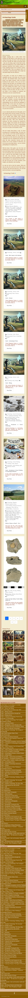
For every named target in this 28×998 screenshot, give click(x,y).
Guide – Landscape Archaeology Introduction (11, 772)
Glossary (7, 294)
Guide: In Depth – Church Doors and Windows (11, 756)
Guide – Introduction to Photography (9, 801)
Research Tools (14, 25)
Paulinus (7, 517)
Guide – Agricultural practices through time (10, 713)
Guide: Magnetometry (6, 790)
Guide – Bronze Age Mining (7, 708)
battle (19, 510)
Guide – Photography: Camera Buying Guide (11, 724)
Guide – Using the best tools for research (10, 797)
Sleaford (7, 595)
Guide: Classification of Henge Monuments (10, 825)
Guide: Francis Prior (5, 830)
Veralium (12, 595)
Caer (11, 207)
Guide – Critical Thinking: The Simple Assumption (12, 749)
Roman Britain (19, 594)
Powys (12, 210)
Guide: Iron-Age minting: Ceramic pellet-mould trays (13, 833)
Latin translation (11, 24)
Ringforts (11, 517)
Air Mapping (8, 19)
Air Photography (14, 19)
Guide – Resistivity (5, 788)
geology (17, 417)
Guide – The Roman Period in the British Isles (11, 841)
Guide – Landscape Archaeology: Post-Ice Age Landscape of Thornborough (11, 717)
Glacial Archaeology (11, 22)
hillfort (7, 514)
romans (14, 211)
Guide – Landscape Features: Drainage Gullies (11, 818)
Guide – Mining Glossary (6, 711)
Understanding (19, 420)
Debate (6, 513)
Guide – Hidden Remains (6, 794)
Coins (8, 590)
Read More (9, 223)
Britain (14, 504)
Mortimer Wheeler (9, 516)
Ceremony (17, 511)
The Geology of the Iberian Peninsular (9, 736)
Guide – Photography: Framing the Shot (10, 804)
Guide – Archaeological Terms (11, 341)
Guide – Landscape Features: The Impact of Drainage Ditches (13, 821)
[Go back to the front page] (14, 2)
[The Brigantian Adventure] (14, 993)
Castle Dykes (12, 511)
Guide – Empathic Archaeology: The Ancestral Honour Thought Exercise (11, 781)
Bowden (7, 511)
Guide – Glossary (8, 298)
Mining (6, 378)
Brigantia (7, 207)
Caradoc (14, 207)
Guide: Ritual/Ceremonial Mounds (8, 813)
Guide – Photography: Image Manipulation (10, 806)
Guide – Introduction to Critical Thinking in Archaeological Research (14, 471)
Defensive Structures (9, 201)
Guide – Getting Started (6, 754)
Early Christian (17, 201)
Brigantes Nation (4, 5)
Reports (4, 25)
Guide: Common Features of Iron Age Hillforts (11, 809)
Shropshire (18, 211)
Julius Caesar (16, 514)
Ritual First (19, 517)
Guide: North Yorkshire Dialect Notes (9, 733)
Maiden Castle (8, 515)
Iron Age (11, 202)
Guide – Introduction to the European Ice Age (11, 816)
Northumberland (17, 516)
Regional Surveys (17, 202)
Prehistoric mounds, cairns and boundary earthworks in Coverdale (13, 839)
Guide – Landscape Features (7, 723)
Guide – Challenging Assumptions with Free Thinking (13, 741)
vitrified (7, 519)
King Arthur (7, 210)
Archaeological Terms (11, 336)
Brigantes (16, 206)
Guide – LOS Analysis (6, 802)
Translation (20, 25)
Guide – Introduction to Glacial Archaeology (11, 770)
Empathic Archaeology (14, 21)
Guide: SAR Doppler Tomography (9, 792)
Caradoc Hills (19, 207)
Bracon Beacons (10, 206)
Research (9, 25)
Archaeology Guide (11, 293)
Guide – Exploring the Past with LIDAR (10, 785)
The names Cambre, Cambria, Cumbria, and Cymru (12, 760)
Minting (18, 590)
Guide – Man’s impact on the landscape (13, 255)
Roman (11, 204)
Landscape (13, 419)
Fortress (15, 209)
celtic (6, 209)
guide (15, 418)
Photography (17, 24)
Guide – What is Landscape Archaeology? (10, 728)
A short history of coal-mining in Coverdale (10, 704)
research (13, 466)
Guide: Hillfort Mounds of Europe (8, 831)
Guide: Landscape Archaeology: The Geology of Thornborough (12, 730)
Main (5, 9)
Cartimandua (12, 208)
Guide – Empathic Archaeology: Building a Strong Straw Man (12, 921)
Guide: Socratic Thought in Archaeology (10, 751)
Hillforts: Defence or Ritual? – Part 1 (13, 523)
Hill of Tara (19, 513)
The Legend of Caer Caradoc (11, 216)
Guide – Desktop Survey (6, 715)
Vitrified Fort (16, 509)
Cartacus (7, 208)
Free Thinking (8, 463)
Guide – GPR (4, 787)
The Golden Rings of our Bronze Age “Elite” (11, 709)
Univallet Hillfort (8, 509)
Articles (14, 252)
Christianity (10, 209)
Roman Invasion (8, 211)
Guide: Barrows (4, 823)
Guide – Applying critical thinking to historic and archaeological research (12, 739)
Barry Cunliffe (14, 510)
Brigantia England (9, 504)
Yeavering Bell (12, 519)
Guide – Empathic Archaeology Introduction (11, 763)
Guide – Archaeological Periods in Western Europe (12, 753)
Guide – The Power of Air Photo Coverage (10, 808)
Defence (10, 513)
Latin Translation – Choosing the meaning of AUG (12, 758)
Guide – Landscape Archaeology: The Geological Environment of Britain (12, 720)
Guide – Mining (8, 383)
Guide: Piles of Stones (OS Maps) (8, 811)
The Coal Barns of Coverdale (7, 706)
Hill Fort (7, 202)
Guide (16, 22)
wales (6, 212)
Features (17, 293)
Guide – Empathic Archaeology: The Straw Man (12, 783)
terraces (6, 420)
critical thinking (15, 465)
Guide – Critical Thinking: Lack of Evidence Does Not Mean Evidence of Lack (12, 747)
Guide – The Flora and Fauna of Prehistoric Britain (12, 726)
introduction (7, 419)
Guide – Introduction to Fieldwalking (9, 795)
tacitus (7, 518)
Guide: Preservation (5, 735)
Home (2, 9)
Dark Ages (17, 199)
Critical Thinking (6, 21)
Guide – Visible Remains (6, 799)
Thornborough (12, 420)
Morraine (18, 419)
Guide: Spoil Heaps (5, 815)
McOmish (14, 515)
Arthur (8, 199)
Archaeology (20, 19)
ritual (15, 517)
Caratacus (12, 199)
